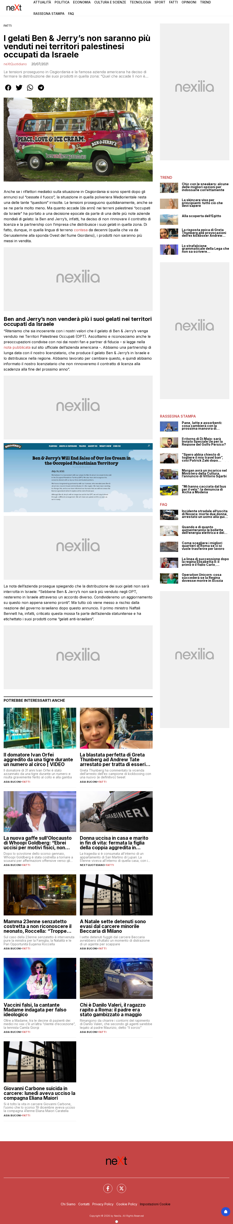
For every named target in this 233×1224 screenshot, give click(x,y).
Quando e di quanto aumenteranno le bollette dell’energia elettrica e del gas (203, 530)
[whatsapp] (30, 90)
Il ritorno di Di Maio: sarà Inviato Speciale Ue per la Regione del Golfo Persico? (204, 441)
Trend (205, 2)
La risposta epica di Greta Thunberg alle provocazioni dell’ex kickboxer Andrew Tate (204, 233)
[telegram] (41, 90)
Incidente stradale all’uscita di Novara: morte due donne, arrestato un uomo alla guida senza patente (205, 514)
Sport (159, 2)
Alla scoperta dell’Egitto (201, 216)
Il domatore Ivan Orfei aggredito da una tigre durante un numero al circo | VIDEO (38, 759)
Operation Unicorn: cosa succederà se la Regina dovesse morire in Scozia (202, 577)
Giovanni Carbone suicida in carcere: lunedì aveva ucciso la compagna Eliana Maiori (39, 1093)
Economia (82, 2)
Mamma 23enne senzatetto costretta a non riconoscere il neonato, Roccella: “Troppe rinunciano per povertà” (37, 926)
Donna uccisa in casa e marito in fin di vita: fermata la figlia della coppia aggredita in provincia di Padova (114, 843)
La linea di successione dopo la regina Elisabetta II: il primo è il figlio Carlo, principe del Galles (205, 562)
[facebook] (8, 90)
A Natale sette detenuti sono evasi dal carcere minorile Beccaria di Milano (113, 926)
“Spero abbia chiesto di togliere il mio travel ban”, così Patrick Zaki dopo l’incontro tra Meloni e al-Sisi (205, 457)
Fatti (173, 2)
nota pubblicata (17, 347)
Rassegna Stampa (48, 14)
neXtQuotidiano (15, 64)
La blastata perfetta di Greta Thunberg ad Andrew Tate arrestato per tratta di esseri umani (113, 759)
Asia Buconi (12, 781)
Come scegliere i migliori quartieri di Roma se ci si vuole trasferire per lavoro (203, 546)
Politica (62, 2)
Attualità (42, 2)
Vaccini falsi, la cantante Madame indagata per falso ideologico (35, 1010)
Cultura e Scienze (110, 2)
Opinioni (189, 2)
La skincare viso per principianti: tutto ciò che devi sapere (202, 203)
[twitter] (19, 90)
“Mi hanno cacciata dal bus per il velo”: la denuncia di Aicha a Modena (204, 489)
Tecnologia (140, 2)
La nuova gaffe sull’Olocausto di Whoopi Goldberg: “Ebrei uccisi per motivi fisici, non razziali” (38, 843)
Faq (71, 14)
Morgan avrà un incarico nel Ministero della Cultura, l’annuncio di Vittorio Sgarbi (204, 473)
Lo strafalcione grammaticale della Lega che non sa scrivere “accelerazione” (205, 248)
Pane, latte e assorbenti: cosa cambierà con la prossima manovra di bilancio (202, 425)
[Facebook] (105, 1186)
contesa (81, 230)
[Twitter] (119, 1186)
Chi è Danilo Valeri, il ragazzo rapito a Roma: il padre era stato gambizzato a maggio (113, 1010)
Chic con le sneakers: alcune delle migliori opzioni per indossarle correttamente (205, 187)
